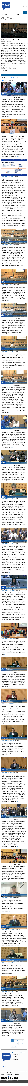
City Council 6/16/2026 (8, 465)
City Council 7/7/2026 (7, 351)
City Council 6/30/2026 (8, 385)
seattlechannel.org (20, 14)
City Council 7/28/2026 (8, 244)
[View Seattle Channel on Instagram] (6, 1077)
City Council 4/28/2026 (8, 703)
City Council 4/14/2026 (8, 772)
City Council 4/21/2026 (8, 740)
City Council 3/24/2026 (8, 897)
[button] (14, 30)
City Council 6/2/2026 (7, 543)
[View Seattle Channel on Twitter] (4, 1077)
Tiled (12, 80)
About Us (3, 1065)
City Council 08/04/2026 (8, 176)
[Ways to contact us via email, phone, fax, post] (17, 1077)
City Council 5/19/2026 (8, 590)
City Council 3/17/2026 (8, 929)
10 (8, 77)
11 (12, 1046)
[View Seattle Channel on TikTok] (8, 1077)
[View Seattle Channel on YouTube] (13, 1077)
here (9, 116)
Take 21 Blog (4, 1066)
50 (17, 77)
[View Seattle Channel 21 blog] (15, 1077)
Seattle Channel (18, 1053)
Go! (25, 12)
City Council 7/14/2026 (8, 318)
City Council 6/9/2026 (7, 498)
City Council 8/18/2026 (8, 97)
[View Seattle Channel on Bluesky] (10, 1077)
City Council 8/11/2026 (8, 133)
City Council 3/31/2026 (8, 864)
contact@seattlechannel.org (11, 1076)
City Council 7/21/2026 (8, 284)
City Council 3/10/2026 (8, 962)
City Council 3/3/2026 (7, 991)
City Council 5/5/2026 (7, 672)
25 (13, 77)
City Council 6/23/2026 (8, 430)
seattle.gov (6, 14)
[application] (14, 30)
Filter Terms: (4, 70)
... (15, 1046)
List (5, 80)
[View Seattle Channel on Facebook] (2, 1077)
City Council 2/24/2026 (8, 1023)
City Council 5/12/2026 (8, 638)
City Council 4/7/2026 (7, 819)
